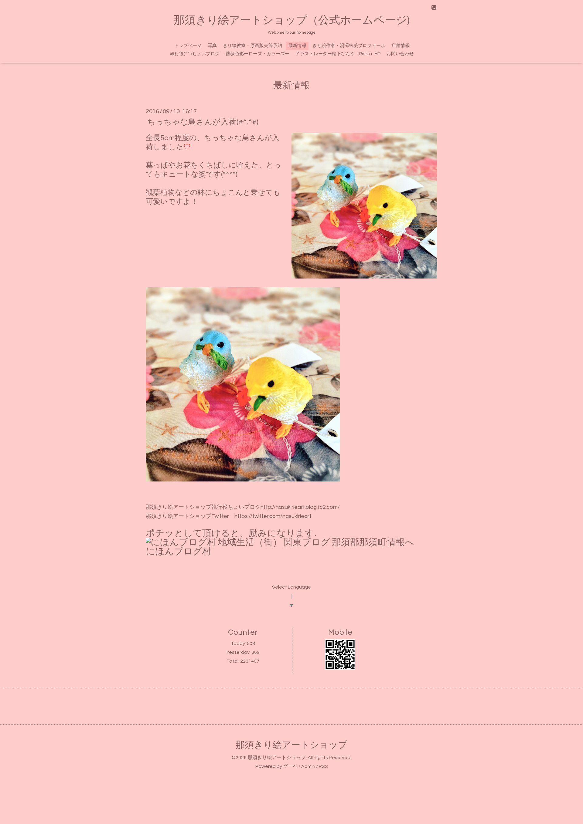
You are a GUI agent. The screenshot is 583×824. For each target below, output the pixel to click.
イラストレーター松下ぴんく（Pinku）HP (337, 54)
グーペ (290, 766)
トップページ (188, 45)
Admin (308, 766)
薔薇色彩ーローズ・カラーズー (257, 54)
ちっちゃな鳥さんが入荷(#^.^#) (202, 122)
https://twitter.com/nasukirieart (273, 516)
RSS (323, 766)
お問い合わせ (400, 54)
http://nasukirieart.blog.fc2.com (299, 507)
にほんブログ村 (178, 551)
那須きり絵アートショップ (291, 745)
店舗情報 (400, 45)
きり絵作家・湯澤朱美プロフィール (348, 45)
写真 (212, 45)
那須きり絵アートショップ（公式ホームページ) (292, 20)
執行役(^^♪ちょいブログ (195, 54)
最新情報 (297, 45)
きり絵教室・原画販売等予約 (252, 45)
